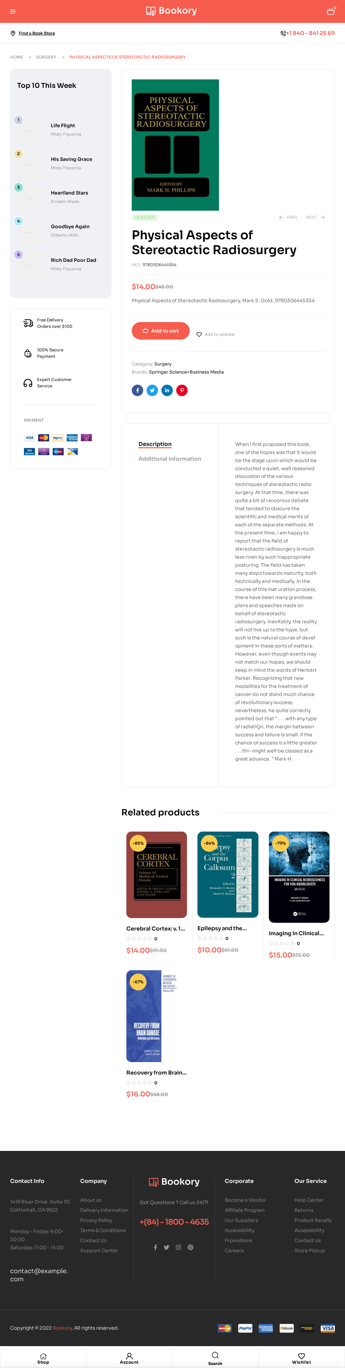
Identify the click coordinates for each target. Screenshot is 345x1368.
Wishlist (301, 1362)
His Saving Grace (71, 159)
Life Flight (63, 125)
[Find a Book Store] (12, 33)
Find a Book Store (37, 33)
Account (129, 1362)
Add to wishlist (220, 334)
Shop (43, 1362)
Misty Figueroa (66, 134)
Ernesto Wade (65, 201)
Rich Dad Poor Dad (73, 260)
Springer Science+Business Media (186, 372)
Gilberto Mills (64, 235)
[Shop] (43, 1356)
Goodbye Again (70, 226)
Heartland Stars (69, 193)
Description (154, 444)
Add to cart (165, 331)
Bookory (62, 1328)
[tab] (169, 445)
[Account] (129, 1356)
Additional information (169, 458)
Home (16, 57)
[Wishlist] (301, 1356)
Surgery (46, 57)
